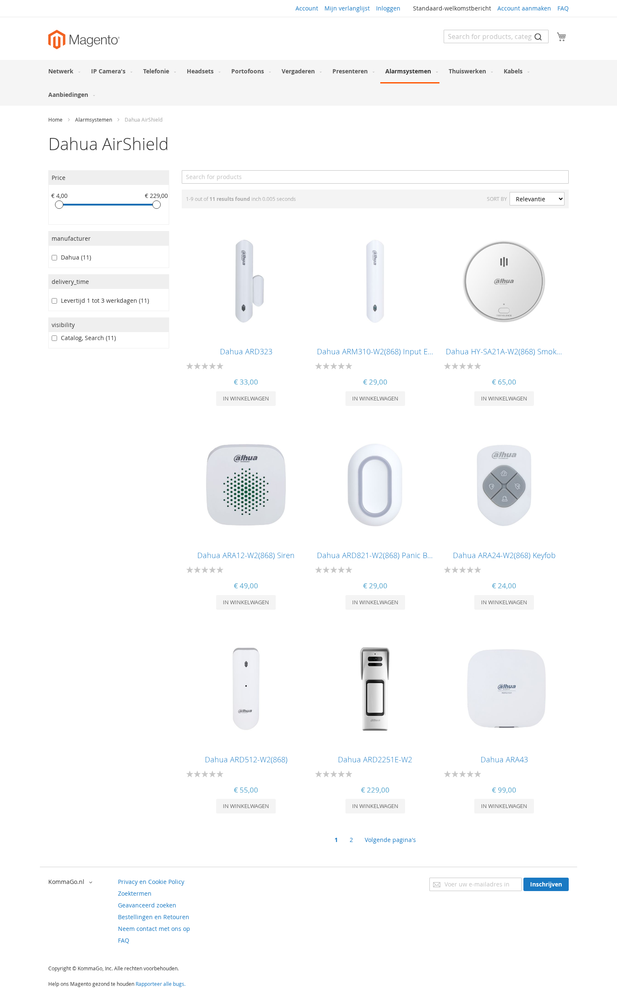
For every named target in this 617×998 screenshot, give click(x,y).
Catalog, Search (86, 338)
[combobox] (496, 36)
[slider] (59, 204)
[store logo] (84, 39)
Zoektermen (135, 893)
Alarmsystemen (94, 119)
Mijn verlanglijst (347, 8)
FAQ (563, 8)
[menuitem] (62, 71)
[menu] (308, 83)
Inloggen (388, 8)
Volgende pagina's (390, 840)
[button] (71, 882)
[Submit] (538, 36)
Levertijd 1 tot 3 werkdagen (103, 300)
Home (56, 119)
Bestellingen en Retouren (153, 917)
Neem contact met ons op (154, 929)
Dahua (74, 257)
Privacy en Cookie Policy (151, 882)
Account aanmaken (524, 8)
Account (306, 8)
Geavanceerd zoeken (147, 905)
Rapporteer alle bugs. (161, 983)
